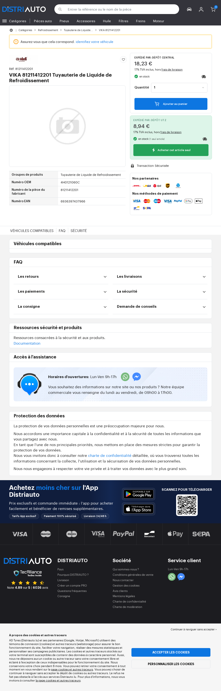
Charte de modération (127, 607)
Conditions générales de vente (133, 574)
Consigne (63, 596)
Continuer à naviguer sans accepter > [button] (194, 629)
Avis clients (120, 591)
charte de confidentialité (109, 455)
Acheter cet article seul (174, 150)
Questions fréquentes (72, 591)
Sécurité (79, 230)
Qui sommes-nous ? (126, 569)
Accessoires (86, 21)
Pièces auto (43, 21)
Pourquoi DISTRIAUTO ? (73, 574)
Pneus (64, 21)
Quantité (141, 87)
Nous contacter (123, 580)
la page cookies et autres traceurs (58, 680)
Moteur (158, 21)
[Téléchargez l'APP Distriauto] (138, 494)
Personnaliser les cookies (171, 664)
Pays (60, 569)
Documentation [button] (27, 343)
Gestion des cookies (126, 585)
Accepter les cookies (171, 652)
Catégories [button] (17, 21)
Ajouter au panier (174, 104)
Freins (140, 21)
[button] (189, 9)
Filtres (123, 21)
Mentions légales (124, 596)
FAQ (62, 230)
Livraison (63, 580)
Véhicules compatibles (32, 230)
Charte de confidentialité (129, 601)
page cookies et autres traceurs (72, 669)
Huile (107, 21)
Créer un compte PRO (72, 585)
